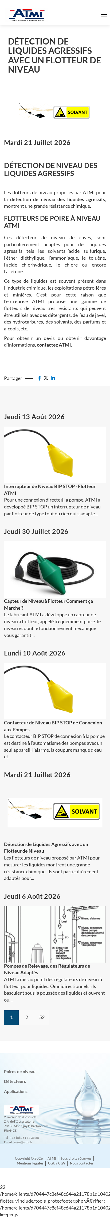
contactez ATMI (54, 345)
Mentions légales (30, 1163)
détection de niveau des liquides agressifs (57, 199)
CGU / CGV (56, 1163)
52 (42, 1017)
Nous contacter (81, 1163)
